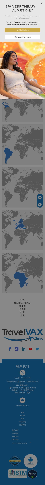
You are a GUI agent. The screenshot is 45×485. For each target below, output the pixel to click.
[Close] (42, 3)
